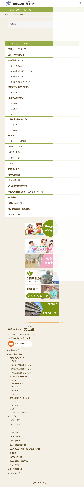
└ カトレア (13, 103)
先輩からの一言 (15, 203)
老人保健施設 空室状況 (19, 209)
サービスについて (16, 146)
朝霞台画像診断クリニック (21, 373)
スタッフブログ (15, 214)
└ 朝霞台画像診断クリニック (20, 82)
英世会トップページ (17, 49)
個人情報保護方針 (16, 469)
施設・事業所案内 (16, 55)
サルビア (14, 390)
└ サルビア (13, 109)
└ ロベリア (13, 114)
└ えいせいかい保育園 (17, 141)
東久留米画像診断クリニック (22, 365)
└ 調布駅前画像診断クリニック (20, 76)
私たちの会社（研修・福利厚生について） (26, 192)
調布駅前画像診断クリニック (22, 369)
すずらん (14, 401)
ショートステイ (15, 158)
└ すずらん (13, 125)
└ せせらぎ (13, 130)
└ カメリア (13, 93)
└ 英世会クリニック (16, 66)
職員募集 (12, 197)
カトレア (14, 387)
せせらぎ (14, 405)
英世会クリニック (18, 361)
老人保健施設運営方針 (18, 186)
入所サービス (14, 152)
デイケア (12, 163)
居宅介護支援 (14, 180)
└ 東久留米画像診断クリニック (20, 71)
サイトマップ (14, 473)
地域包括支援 (14, 175)
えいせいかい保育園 (18, 412)
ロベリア (14, 394)
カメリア (14, 380)
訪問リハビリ (14, 169)
